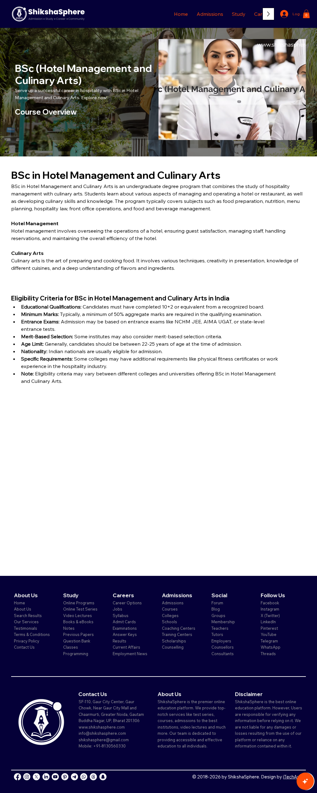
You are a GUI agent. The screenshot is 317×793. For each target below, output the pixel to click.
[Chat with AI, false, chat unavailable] (305, 781)
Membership (223, 621)
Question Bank (76, 640)
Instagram (270, 609)
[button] (209, 14)
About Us (22, 609)
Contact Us (24, 647)
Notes (69, 628)
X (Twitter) (270, 615)
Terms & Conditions (32, 634)
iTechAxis (292, 777)
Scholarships (174, 640)
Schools (169, 621)
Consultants (222, 653)
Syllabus (120, 615)
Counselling (173, 647)
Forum (217, 602)
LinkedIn (268, 621)
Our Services (26, 621)
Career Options (127, 602)
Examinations (125, 628)
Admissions (173, 602)
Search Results (28, 615)
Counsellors (222, 647)
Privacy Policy (26, 640)
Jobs (117, 609)
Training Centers (177, 634)
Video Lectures (77, 615)
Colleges (170, 615)
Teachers (219, 628)
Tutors (217, 634)
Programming (75, 653)
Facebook (270, 602)
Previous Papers (78, 634)
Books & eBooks (78, 621)
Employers (221, 640)
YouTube (268, 634)
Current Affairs (126, 647)
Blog (215, 609)
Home (19, 602)
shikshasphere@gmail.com (104, 739)
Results (119, 640)
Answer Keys (125, 634)
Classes (71, 647)
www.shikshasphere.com (102, 727)
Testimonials (25, 628)
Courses (170, 609)
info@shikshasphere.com (102, 733)
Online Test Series (80, 609)
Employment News (130, 653)
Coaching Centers (178, 628)
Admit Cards (124, 621)
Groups (218, 615)
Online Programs (78, 602)
